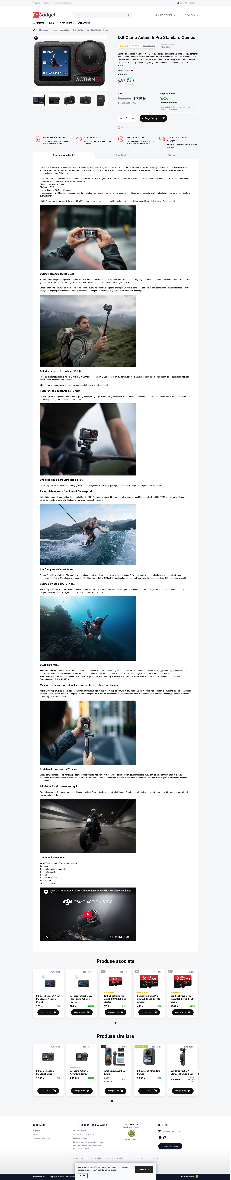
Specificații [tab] (121, 155)
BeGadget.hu (110, 1158)
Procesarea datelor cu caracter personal (88, 1142)
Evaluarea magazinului (62, 3)
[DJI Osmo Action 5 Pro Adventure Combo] (121, 81)
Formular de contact (170, 1146)
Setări (82, 1176)
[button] (115, 1022)
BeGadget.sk (99, 1158)
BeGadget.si (153, 1158)
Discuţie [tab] (172, 155)
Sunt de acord (144, 1169)
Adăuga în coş (149, 118)
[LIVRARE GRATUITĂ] (149, 1056)
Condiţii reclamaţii (80, 1138)
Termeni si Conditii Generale (83, 1134)
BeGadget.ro (78, 1158)
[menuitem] (39, 23)
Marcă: (165, 47)
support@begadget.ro (171, 1131)
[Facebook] (160, 1137)
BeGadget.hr (143, 1158)
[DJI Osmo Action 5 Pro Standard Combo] (130, 81)
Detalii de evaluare (149, 46)
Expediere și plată (79, 1131)
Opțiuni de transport (168, 102)
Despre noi (36, 3)
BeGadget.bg (132, 1158)
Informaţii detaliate (126, 70)
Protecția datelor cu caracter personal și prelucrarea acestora (88, 1147)
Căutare (129, 15)
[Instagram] (165, 1137)
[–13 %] (115, 1056)
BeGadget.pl (121, 1158)
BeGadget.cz (88, 1158)
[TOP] (115, 982)
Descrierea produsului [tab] (64, 155)
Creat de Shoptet (187, 1177)
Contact (47, 3)
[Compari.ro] (131, 1133)
